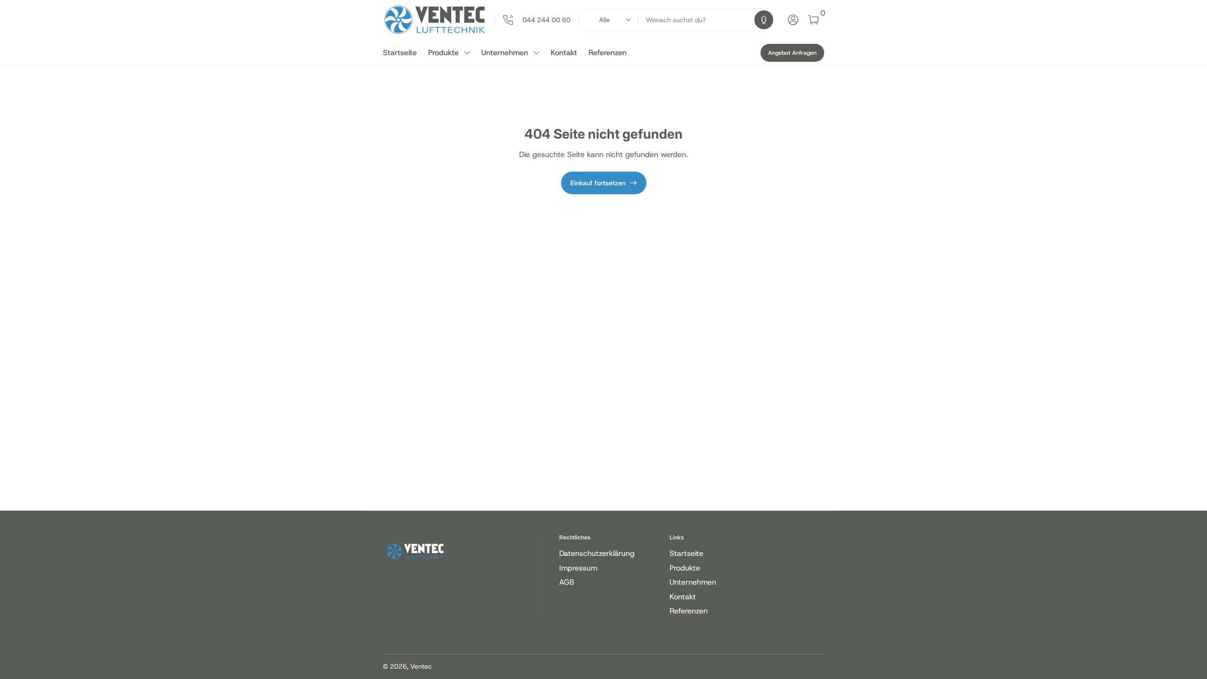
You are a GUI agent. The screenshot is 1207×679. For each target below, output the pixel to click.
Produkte (443, 53)
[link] (532, 19)
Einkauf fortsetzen (598, 183)
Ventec (421, 666)
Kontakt (564, 53)
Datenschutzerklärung (597, 553)
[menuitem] (612, 553)
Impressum (578, 568)
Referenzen (607, 53)
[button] (763, 19)
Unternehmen (504, 53)
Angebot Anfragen (792, 53)
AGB (566, 582)
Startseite (400, 53)
